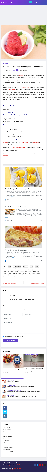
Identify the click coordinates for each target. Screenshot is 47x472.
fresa (12, 271)
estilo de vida (6, 271)
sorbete (17, 276)
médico (5, 273)
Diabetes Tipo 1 (10, 395)
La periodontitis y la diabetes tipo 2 (13, 381)
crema (5, 268)
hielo (30, 271)
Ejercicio (4, 438)
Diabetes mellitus (20, 268)
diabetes (21, 75)
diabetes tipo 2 (26, 87)
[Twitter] (37, 465)
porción (24, 273)
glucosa (16, 271)
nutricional (15, 273)
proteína (33, 273)
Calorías (5, 142)
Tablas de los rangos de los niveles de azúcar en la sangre (12, 370)
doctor (35, 268)
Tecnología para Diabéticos (31, 354)
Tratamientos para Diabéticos (14, 390)
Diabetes (13, 268)
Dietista (30, 268)
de (8, 268)
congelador (37, 266)
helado (26, 271)
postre (29, 273)
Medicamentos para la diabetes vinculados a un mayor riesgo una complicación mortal (23, 391)
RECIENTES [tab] (35, 377)
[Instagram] (45, 465)
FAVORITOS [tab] (13, 377)
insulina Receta (36, 271)
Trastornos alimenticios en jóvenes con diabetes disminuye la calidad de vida (21, 396)
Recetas (5, 63)
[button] (44, 369)
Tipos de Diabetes (6, 449)
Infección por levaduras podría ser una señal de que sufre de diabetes (20, 386)
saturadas (12, 276)
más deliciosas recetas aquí (19, 147)
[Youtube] (43, 465)
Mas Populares (8, 354)
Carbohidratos (35, 142)
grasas (21, 271)
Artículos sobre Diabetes (7, 427)
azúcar (9, 266)
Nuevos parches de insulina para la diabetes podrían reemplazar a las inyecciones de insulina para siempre (33, 370)
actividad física (15, 79)
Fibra (4, 144)
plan (20, 273)
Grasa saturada (25, 142)
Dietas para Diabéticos (7, 436)
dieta (26, 268)
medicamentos (35, 79)
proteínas (16, 144)
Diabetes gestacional (7, 429)
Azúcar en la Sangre (17, 266)
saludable (6, 276)
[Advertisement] (23, 14)
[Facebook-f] (35, 465)
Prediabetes (5, 442)
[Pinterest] (40, 465)
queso (38, 273)
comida (31, 266)
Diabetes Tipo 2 (10, 380)
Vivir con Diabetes (11, 385)
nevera (10, 273)
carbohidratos (11, 89)
